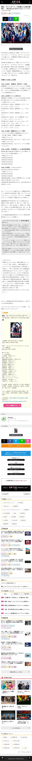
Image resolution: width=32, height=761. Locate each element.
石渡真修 (26, 509)
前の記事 (6, 494)
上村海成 (13, 517)
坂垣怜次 (23, 520)
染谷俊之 (22, 513)
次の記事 (26, 494)
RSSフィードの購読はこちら (16, 446)
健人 (15, 513)
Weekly (16, 594)
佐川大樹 (14, 520)
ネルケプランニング (8, 502)
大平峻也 (20, 502)
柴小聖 (5, 517)
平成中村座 (6, 748)
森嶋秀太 (15, 506)
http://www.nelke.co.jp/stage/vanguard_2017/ (14, 401)
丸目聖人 (5, 520)
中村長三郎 (16, 748)
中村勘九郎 (6, 744)
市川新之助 (24, 737)
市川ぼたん (6, 741)
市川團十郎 (14, 737)
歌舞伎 (5, 737)
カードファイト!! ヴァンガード (11, 509)
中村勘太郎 (16, 744)
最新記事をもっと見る (16, 672)
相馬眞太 (14, 524)
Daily (5, 594)
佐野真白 (22, 517)
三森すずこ (6, 506)
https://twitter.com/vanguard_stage (18, 398)
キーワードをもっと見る (23, 752)
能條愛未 (5, 524)
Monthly (27, 594)
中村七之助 (16, 741)
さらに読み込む (16, 728)
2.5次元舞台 (6, 513)
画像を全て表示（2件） (17, 49)
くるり (25, 748)
